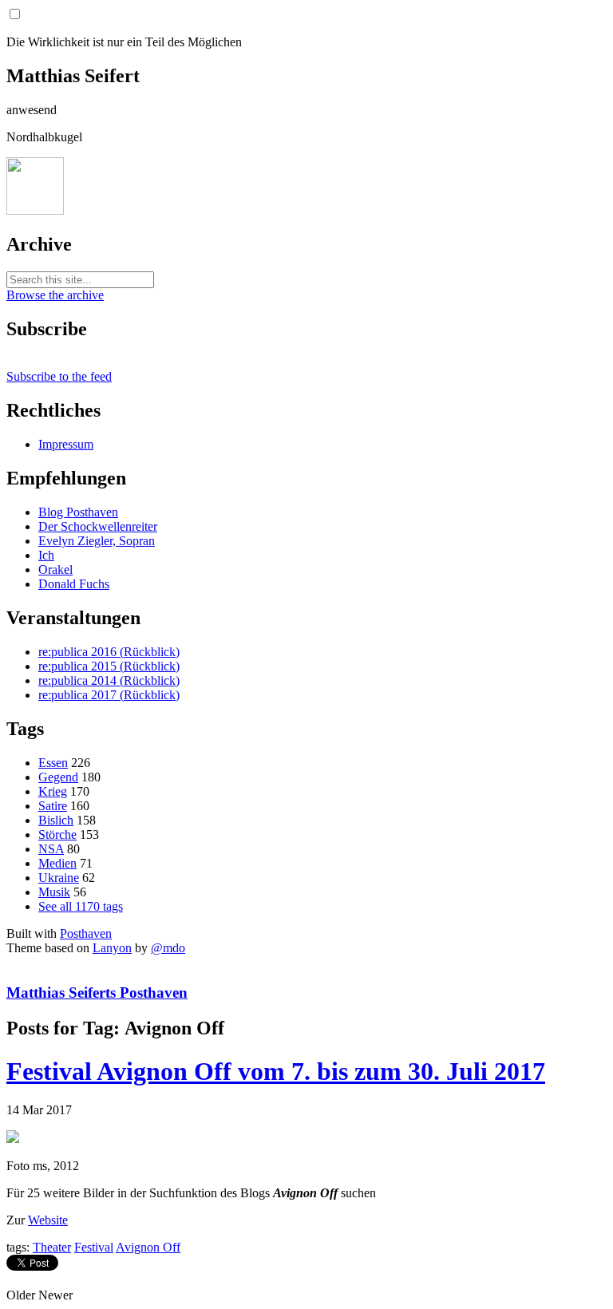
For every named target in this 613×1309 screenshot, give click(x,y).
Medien (57, 863)
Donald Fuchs (73, 584)
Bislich (55, 820)
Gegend (58, 777)
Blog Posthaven (78, 512)
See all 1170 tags (80, 906)
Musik (54, 892)
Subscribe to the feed (59, 376)
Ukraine (58, 877)
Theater (52, 1247)
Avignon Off (148, 1247)
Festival (93, 1247)
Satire (52, 806)
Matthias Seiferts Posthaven (97, 992)
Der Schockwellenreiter (97, 526)
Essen (53, 762)
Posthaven (86, 933)
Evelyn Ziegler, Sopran (96, 541)
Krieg (52, 791)
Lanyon (112, 948)
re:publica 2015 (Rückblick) (109, 666)
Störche (57, 834)
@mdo (168, 948)
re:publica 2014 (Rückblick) (109, 680)
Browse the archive (55, 295)
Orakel (55, 569)
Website (48, 1220)
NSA (51, 849)
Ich (46, 555)
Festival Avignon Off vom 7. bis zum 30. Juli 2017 (275, 1071)
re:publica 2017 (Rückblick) (109, 695)
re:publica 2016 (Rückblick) (109, 651)
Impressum (65, 444)
